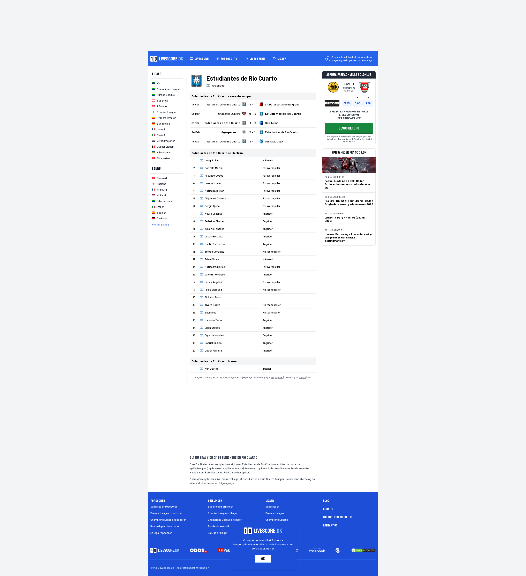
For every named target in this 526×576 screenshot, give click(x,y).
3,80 (357, 103)
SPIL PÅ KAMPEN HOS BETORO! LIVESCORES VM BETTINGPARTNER (349, 115)
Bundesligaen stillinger (221, 526)
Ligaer (281, 59)
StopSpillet (277, 377)
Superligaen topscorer (163, 506)
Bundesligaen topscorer (164, 526)
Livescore (202, 59)
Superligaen (272, 506)
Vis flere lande (160, 224)
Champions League (276, 519)
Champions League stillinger (225, 519)
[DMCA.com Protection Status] (363, 550)
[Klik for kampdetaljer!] (253, 104)
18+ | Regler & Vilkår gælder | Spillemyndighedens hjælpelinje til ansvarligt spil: (348, 137)
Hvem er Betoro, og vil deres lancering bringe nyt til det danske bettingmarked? (348, 237)
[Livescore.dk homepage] (166, 59)
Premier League (274, 513)
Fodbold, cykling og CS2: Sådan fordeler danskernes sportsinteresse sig (347, 184)
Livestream (257, 59)
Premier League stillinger (223, 513)
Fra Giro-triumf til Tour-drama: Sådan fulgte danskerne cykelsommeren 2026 (349, 202)
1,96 (368, 103)
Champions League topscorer (168, 519)
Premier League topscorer (166, 513)
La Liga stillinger (217, 532)
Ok (263, 558)
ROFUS (302, 377)
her (272, 548)
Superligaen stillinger (220, 506)
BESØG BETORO (349, 128)
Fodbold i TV (229, 59)
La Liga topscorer (161, 532)
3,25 (347, 103)
